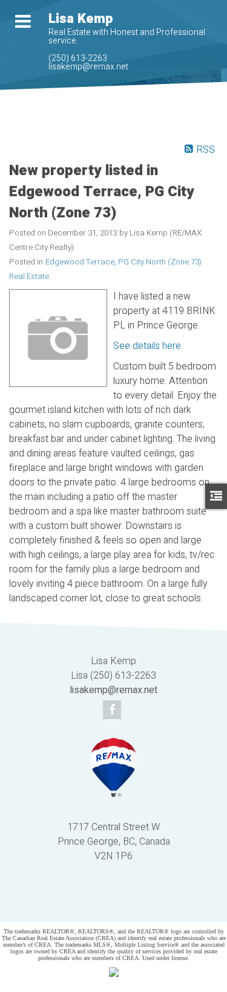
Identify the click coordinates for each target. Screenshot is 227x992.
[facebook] (113, 710)
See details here (147, 346)
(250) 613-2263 (77, 58)
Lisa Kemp (80, 18)
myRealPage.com (131, 905)
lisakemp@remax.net (88, 66)
